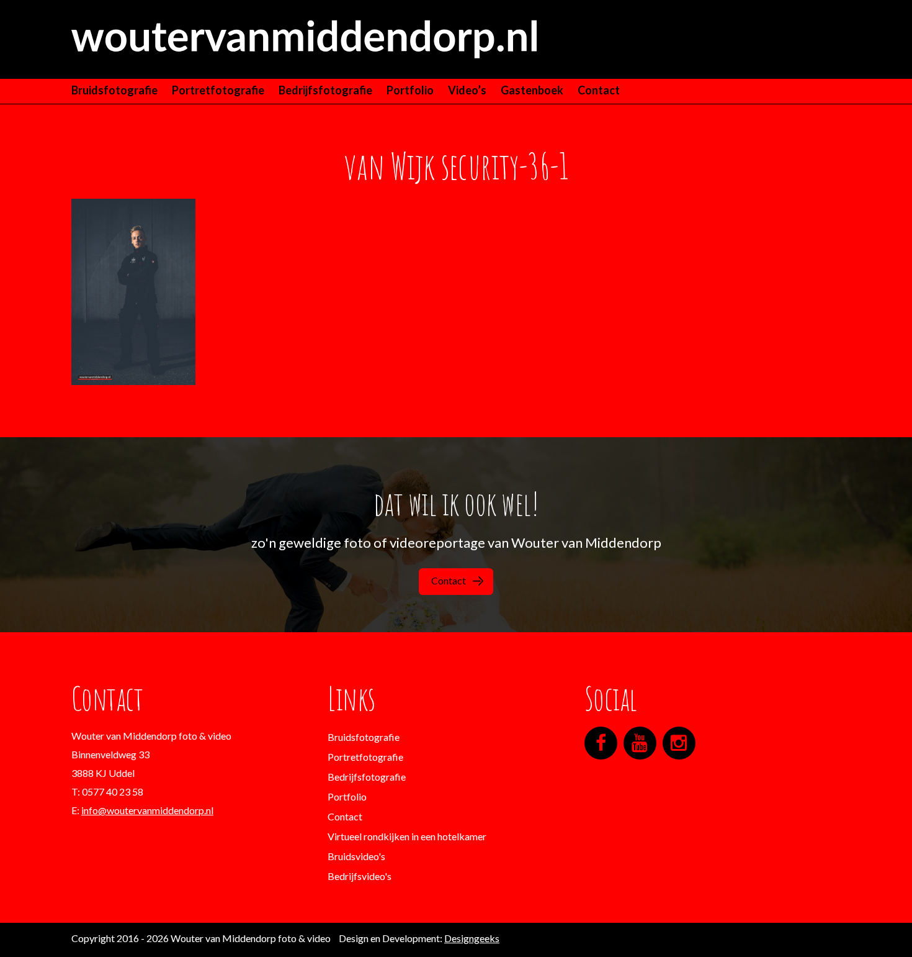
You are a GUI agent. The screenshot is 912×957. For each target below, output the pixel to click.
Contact (599, 90)
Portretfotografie (218, 90)
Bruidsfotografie (114, 90)
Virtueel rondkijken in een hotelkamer (407, 836)
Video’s (467, 90)
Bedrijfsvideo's (359, 876)
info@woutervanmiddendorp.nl (147, 810)
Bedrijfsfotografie (325, 90)
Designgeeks (471, 938)
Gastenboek (532, 90)
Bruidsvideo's (356, 856)
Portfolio (410, 90)
